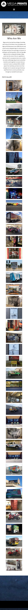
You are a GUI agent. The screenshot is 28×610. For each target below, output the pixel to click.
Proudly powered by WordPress (8, 603)
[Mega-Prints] (14, 4)
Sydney (22, 603)
